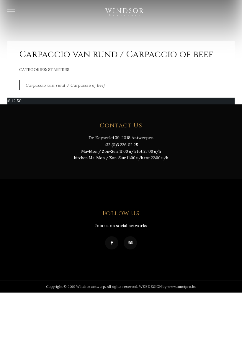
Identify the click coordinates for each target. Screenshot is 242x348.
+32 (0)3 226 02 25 (121, 144)
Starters (58, 69)
